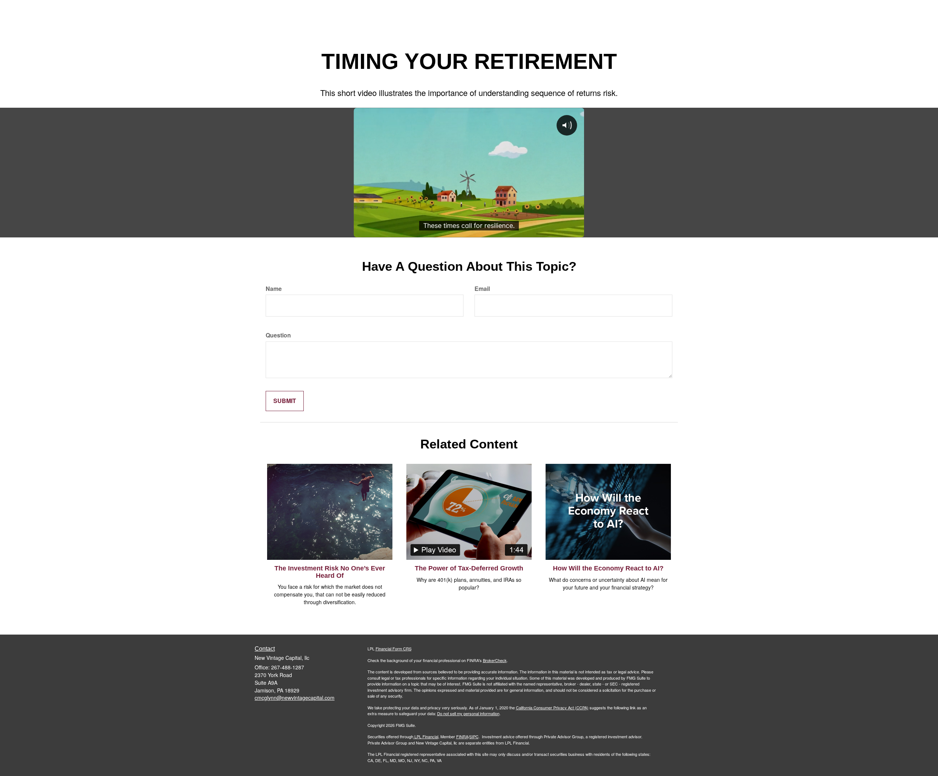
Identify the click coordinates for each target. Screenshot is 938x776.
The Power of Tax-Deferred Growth (469, 568)
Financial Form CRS (393, 648)
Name (274, 289)
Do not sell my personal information (468, 713)
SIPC (474, 736)
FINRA (462, 736)
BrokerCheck (495, 660)
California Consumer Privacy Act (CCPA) (552, 707)
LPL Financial (426, 736)
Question (278, 335)
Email (482, 289)
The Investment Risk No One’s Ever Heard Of (329, 572)
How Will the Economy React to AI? (608, 568)
